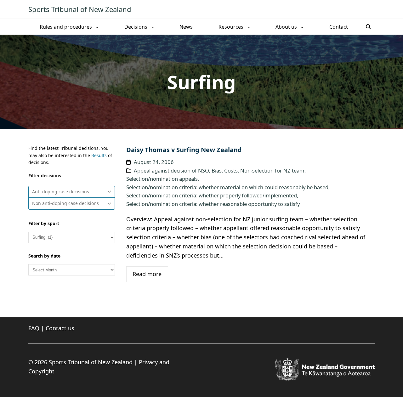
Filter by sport (43, 223)
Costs (231, 170)
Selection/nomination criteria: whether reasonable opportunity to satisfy (213, 203)
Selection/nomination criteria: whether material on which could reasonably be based (227, 187)
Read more (147, 274)
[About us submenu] (302, 26)
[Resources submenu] (248, 26)
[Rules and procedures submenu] (97, 26)
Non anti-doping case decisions (65, 203)
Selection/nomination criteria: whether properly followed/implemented (211, 195)
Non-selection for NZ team (272, 170)
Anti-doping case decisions (60, 192)
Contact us (60, 328)
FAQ (33, 328)
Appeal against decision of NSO (171, 170)
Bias (217, 170)
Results (99, 155)
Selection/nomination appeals (162, 178)
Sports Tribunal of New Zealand (79, 9)
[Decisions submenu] (152, 26)
